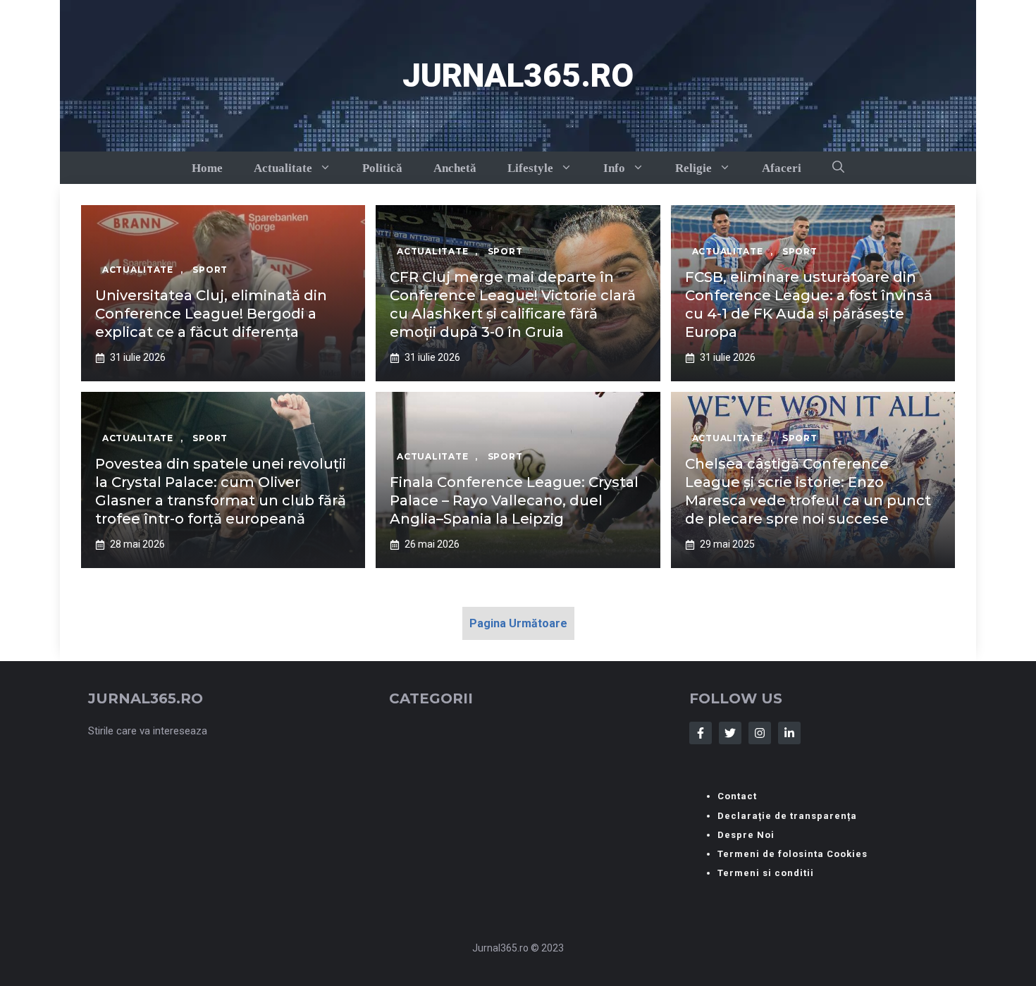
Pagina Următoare (518, 623)
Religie (693, 168)
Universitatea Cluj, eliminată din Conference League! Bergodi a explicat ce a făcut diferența (211, 313)
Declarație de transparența (787, 816)
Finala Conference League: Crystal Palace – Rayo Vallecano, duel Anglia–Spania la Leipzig (514, 500)
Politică (382, 168)
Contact (737, 796)
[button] (838, 168)
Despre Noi (746, 835)
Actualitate (283, 168)
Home (207, 168)
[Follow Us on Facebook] (700, 733)
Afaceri (781, 168)
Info (614, 168)
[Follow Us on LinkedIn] (789, 733)
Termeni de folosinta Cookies (792, 854)
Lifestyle (530, 168)
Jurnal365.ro (518, 75)
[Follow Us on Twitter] (730, 733)
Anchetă (454, 168)
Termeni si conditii (765, 873)
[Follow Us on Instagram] (759, 733)
